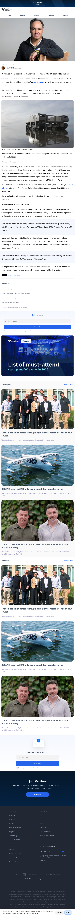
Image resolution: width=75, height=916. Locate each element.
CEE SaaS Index (45, 832)
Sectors (36, 15)
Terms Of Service (15, 854)
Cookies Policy (14, 862)
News (9, 15)
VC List (42, 819)
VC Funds (12, 819)
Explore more (69, 385)
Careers (12, 850)
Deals (4, 275)
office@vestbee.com (35, 875)
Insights (22, 15)
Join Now (37, 795)
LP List (42, 824)
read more (49, 331)
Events (65, 15)
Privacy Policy (13, 858)
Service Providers (15, 828)
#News (10, 275)
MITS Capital (39, 82)
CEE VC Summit (14, 840)
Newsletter (50, 15)
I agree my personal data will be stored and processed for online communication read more (28, 331)
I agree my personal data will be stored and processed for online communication (38, 767)
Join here (37, 4)
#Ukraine (17, 275)
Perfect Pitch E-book (47, 836)
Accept (68, 912)
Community (13, 836)
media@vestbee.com (53, 875)
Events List (43, 828)
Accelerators (13, 824)
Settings (59, 912)
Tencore (4, 79)
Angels (11, 832)
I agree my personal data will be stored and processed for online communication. (53, 858)
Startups (12, 815)
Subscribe (37, 763)
